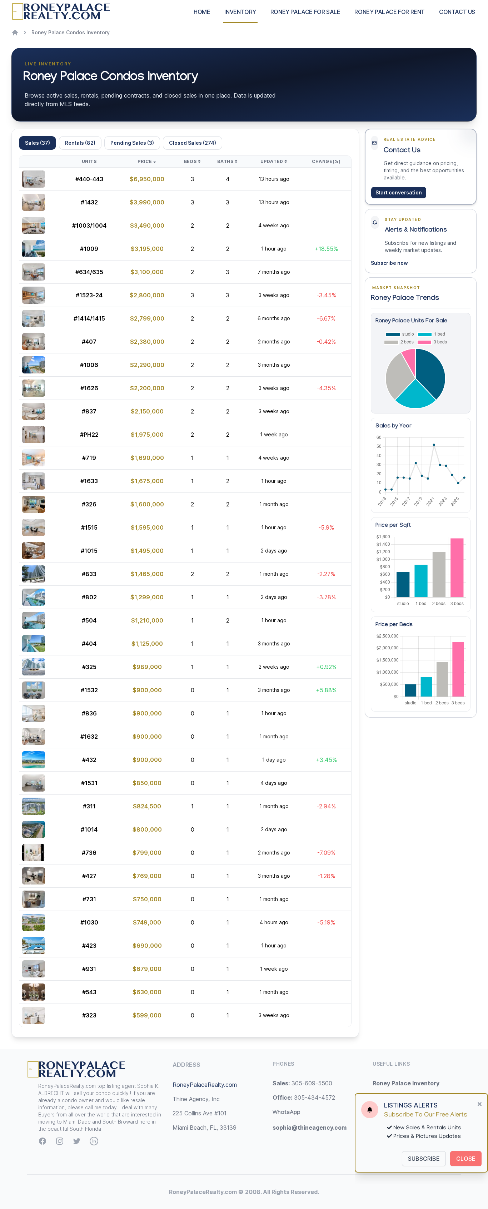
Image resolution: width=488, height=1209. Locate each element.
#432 (89, 759)
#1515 (89, 527)
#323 (89, 1015)
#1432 (89, 202)
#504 (89, 620)
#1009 (89, 248)
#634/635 (89, 272)
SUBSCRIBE (424, 1158)
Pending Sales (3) (132, 143)
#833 (89, 574)
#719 (89, 457)
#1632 (89, 736)
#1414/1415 (89, 318)
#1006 (89, 364)
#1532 (89, 690)
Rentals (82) (80, 143)
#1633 (89, 481)
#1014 (89, 829)
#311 (89, 806)
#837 (89, 411)
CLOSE (465, 1158)
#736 (89, 852)
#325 (89, 666)
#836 (89, 713)
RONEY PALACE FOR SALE (305, 11)
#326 (89, 504)
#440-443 (89, 179)
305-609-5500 (302, 1083)
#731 (89, 899)
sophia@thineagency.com (310, 1127)
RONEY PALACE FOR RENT (389, 11)
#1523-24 (89, 295)
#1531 (89, 783)
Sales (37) (37, 143)
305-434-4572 (304, 1097)
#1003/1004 (89, 225)
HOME (202, 11)
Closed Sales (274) (192, 143)
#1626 (89, 388)
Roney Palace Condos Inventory (70, 32)
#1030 (89, 922)
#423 (89, 945)
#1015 (89, 550)
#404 (89, 643)
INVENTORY (240, 11)
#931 (89, 968)
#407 (89, 341)
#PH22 (89, 434)
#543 (89, 992)
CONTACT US (457, 11)
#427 (89, 876)
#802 (89, 597)
